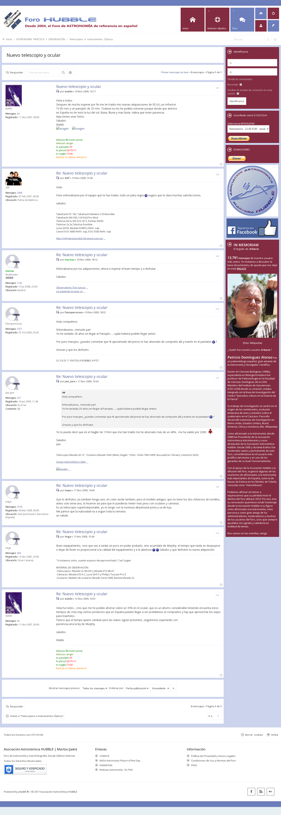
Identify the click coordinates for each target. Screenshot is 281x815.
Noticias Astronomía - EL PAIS (116, 769)
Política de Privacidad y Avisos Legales (213, 756)
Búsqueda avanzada (70, 72)
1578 (19, 506)
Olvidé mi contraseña (239, 79)
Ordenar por (116, 688)
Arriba (274, 734)
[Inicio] (70, 20)
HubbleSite (106, 765)
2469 (19, 192)
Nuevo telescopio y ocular (34, 55)
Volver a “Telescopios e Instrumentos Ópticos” (37, 716)
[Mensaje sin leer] (58, 91)
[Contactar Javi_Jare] (18, 408)
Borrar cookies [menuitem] (254, 734)
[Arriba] (221, 164)
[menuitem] (261, 13)
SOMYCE (104, 756)
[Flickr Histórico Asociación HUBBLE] (270, 792)
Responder (16, 72)
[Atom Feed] (261, 792)
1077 (19, 328)
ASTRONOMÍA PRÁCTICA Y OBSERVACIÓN (40, 39)
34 (18, 113)
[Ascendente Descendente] (160, 688)
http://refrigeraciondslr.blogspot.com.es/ (79, 238)
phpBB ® (23, 791)
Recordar (233, 84)
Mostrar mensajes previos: (65, 688)
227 (19, 397)
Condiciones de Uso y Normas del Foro (213, 760)
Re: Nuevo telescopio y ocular (81, 173)
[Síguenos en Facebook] (251, 792)
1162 (19, 283)
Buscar (63, 72)
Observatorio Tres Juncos (71, 287)
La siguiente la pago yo (69, 291)
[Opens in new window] (63, 129)
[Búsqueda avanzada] (275, 39)
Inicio (9, 39)
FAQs (194, 765)
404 (19, 553)
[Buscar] (268, 39)
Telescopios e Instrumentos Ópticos (91, 39)
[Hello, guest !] (261, 26)
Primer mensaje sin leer (175, 72)
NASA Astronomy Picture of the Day (120, 760)
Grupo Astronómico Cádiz (71, 462)
